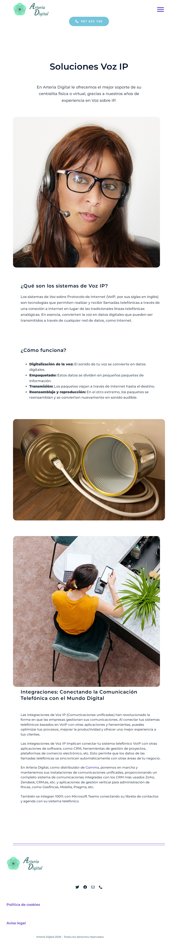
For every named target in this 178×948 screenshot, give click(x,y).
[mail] (93, 887)
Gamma (92, 767)
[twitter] (77, 887)
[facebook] (85, 887)
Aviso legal (16, 923)
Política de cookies (23, 905)
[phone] (100, 887)
